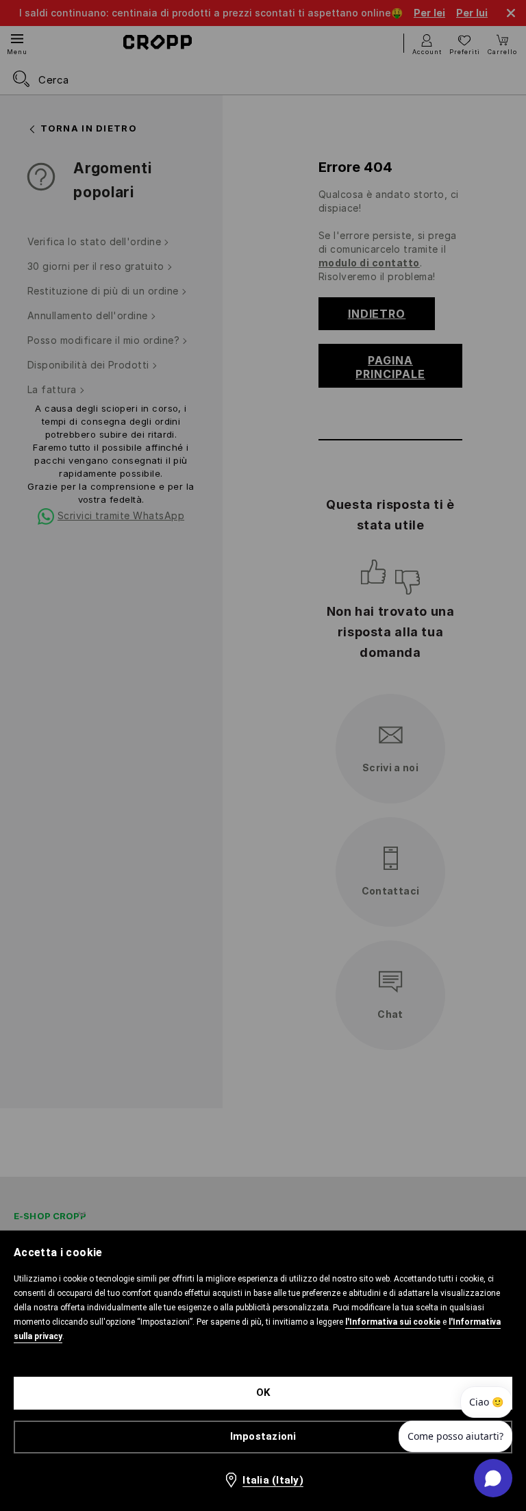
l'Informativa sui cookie (392, 1322)
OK (263, 1392)
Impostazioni (263, 1436)
